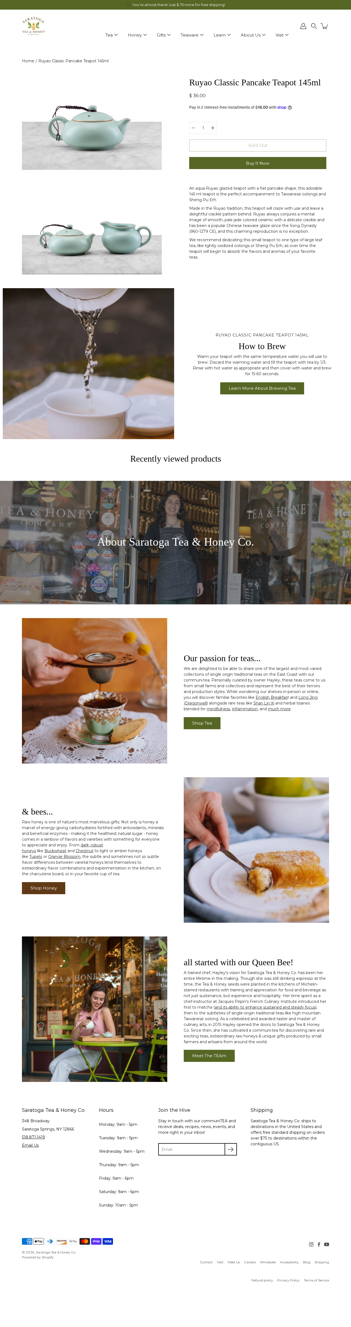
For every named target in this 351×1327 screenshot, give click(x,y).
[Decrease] (193, 128)
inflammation (245, 708)
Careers (250, 1262)
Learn (220, 35)
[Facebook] (318, 1244)
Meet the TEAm (209, 1055)
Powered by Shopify (38, 1257)
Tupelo (35, 856)
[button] (314, 26)
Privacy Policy (288, 1280)
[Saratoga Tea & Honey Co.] (33, 26)
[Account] (303, 26)
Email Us (30, 1145)
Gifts (161, 35)
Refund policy (262, 1280)
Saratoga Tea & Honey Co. (56, 1252)
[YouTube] (326, 1244)
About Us (251, 35)
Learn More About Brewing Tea (262, 388)
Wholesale (268, 1262)
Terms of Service (316, 1280)
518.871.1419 (33, 1137)
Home (28, 60)
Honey (135, 35)
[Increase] (213, 128)
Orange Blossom (64, 856)
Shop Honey (43, 888)
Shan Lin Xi (263, 703)
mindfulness (218, 708)
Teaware (190, 35)
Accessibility (289, 1262)
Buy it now (258, 163)
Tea (109, 35)
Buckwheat (55, 850)
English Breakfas (271, 697)
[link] (206, 1262)
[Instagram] (311, 1244)
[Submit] (231, 1149)
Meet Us (234, 1262)
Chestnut (85, 850)
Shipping (322, 1262)
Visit (280, 35)
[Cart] (324, 26)
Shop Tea (202, 723)
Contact (206, 1262)
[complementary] (175, 5)
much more (279, 708)
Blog (306, 1262)
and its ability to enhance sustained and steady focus (265, 1007)
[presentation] (88, 363)
